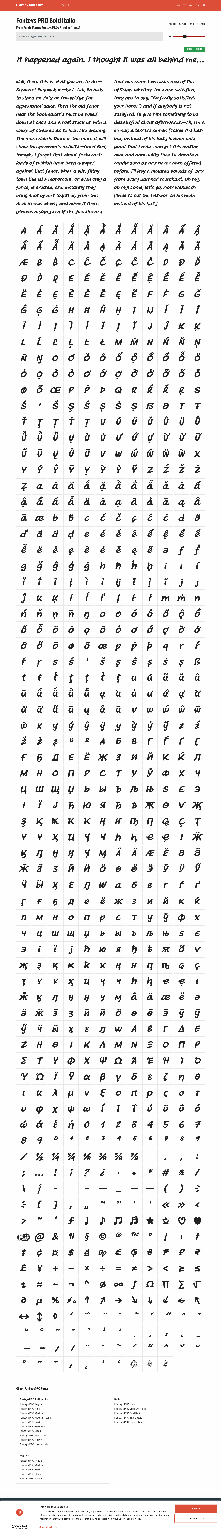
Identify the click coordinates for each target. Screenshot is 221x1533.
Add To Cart (194, 49)
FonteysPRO (50, 28)
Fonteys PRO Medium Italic (35, 1417)
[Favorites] (184, 5)
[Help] (190, 5)
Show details (46, 1527)
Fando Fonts (32, 28)
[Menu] (203, 5)
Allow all (196, 1508)
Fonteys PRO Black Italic (33, 1435)
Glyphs (183, 24)
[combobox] (106, 5)
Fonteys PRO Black (30, 1431)
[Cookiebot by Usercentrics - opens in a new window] (19, 1527)
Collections (197, 24)
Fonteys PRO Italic (30, 1408)
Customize (194, 1518)
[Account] (178, 5)
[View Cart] (197, 5)
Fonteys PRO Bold (29, 1422)
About (172, 24)
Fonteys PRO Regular (31, 1404)
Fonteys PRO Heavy (30, 1439)
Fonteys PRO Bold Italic (32, 1426)
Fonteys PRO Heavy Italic (33, 1444)
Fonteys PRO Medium (31, 1413)
